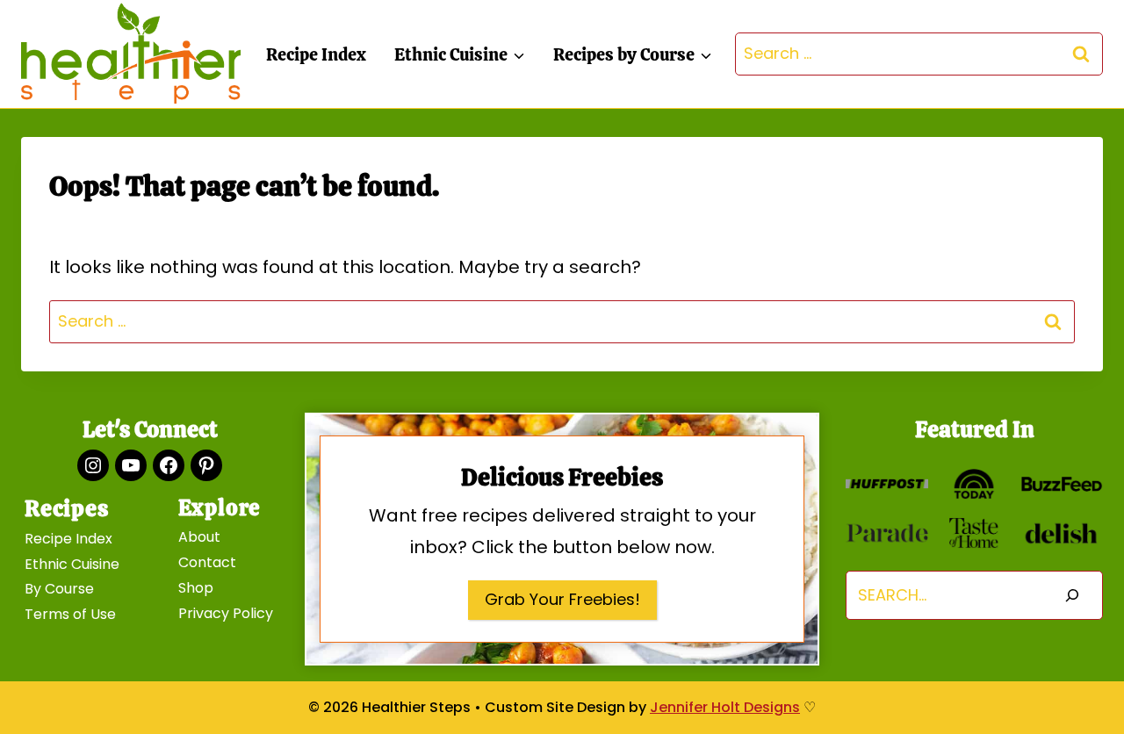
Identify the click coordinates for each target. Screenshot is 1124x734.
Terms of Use (70, 614)
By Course (59, 589)
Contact (207, 562)
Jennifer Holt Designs (725, 707)
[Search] (1072, 595)
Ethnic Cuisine (72, 564)
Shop (195, 588)
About (199, 537)
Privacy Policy (225, 613)
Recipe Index (316, 54)
